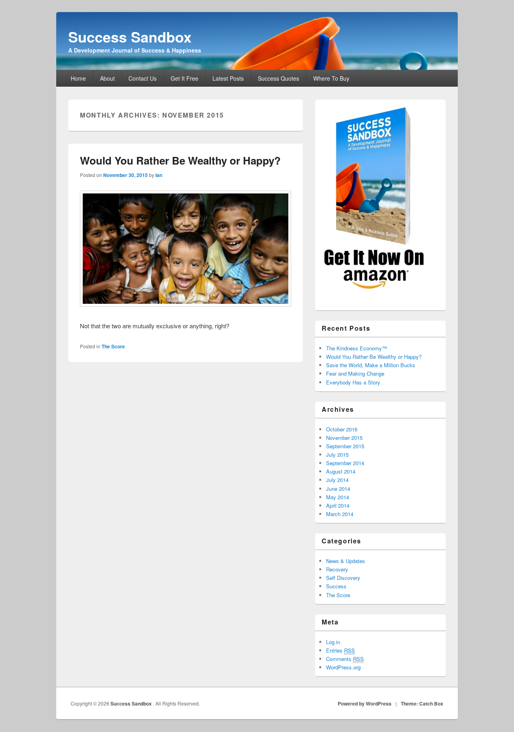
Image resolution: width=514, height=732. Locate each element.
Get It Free (184, 78)
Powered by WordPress (365, 703)
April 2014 (337, 505)
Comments (345, 659)
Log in (333, 642)
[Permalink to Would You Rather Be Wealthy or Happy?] (185, 304)
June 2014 (338, 488)
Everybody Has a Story (353, 382)
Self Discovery (343, 578)
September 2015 (345, 446)
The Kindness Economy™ (356, 348)
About (107, 78)
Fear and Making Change (355, 373)
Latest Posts (228, 78)
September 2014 (345, 463)
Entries (340, 650)
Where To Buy (331, 78)
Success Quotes (278, 78)
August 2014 (340, 471)
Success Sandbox (130, 36)
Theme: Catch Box (422, 703)
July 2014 (337, 480)
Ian (158, 175)
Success (336, 586)
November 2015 (344, 437)
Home (78, 78)
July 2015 (337, 454)
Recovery (337, 569)
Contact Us (142, 78)
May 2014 (337, 497)
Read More (250, 325)
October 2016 (341, 429)
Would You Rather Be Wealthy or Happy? (180, 160)
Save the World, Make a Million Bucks (370, 365)
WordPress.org (343, 667)
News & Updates (345, 561)
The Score (113, 346)
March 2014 (339, 514)
